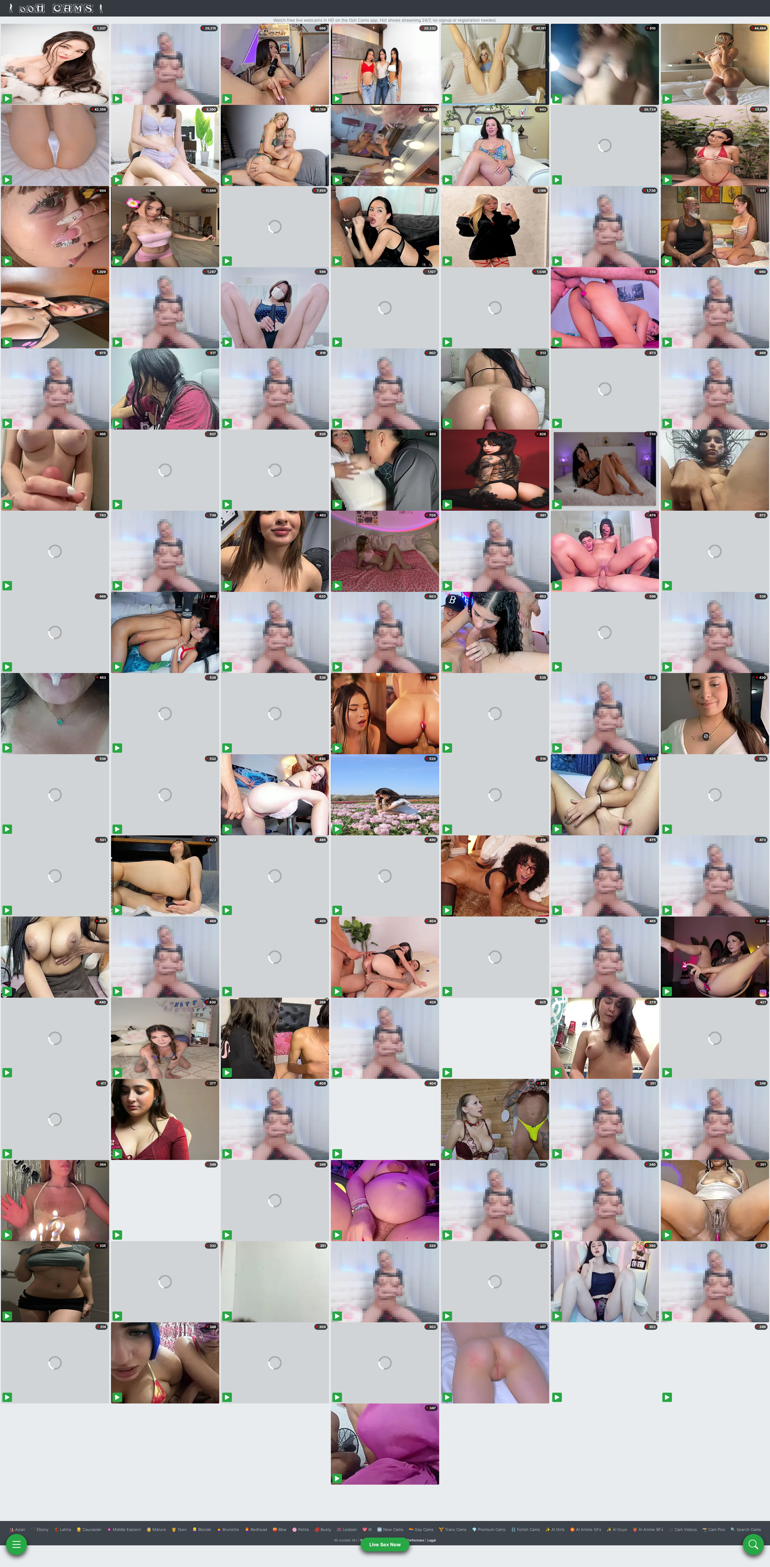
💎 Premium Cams (489, 1529)
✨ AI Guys (617, 1529)
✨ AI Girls (555, 1529)
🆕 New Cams (390, 1529)
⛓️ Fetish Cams (525, 1529)
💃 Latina (62, 1529)
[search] (753, 1544)
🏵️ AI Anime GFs (585, 1529)
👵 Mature (156, 1529)
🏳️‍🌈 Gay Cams (421, 1529)
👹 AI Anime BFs (648, 1529)
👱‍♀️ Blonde (201, 1529)
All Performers (413, 1540)
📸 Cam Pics (713, 1529)
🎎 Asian (17, 1529)
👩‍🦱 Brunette (228, 1529)
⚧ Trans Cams (453, 1529)
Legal (431, 1540)
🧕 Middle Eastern (124, 1529)
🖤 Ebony (39, 1529)
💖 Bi (367, 1529)
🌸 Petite (300, 1529)
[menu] (16, 1544)
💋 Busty (323, 1529)
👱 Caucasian (88, 1529)
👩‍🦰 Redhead (256, 1529)
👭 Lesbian (347, 1529)
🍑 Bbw (280, 1529)
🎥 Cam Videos (683, 1529)
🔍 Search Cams (746, 1529)
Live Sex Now (385, 1544)
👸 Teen (179, 1529)
